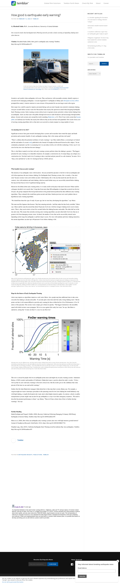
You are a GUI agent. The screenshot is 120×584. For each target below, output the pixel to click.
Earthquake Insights (25, 454)
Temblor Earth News (71, 3)
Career (106, 3)
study (30, 142)
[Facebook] (72, 564)
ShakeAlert (51, 117)
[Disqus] (46, 480)
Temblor (36, 19)
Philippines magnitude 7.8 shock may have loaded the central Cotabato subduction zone (98, 40)
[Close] (117, 561)
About (98, 3)
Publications (37, 454)
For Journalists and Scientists (96, 57)
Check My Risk (87, 3)
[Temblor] (13, 440)
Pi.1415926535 (54, 89)
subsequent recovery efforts (71, 101)
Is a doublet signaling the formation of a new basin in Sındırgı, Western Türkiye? (98, 20)
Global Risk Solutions (52, 3)
